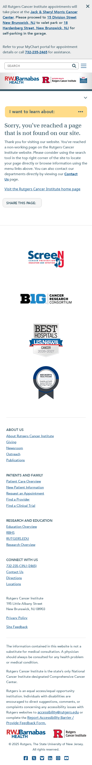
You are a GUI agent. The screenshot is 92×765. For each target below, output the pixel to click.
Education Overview (21, 526)
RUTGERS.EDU (17, 538)
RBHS (10, 532)
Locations (13, 584)
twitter (34, 758)
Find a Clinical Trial (20, 505)
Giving (11, 442)
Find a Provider (18, 499)
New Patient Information (25, 487)
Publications (15, 460)
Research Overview (20, 545)
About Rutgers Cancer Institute (30, 436)
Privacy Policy (16, 618)
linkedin (50, 758)
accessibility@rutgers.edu (58, 712)
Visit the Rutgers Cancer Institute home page (42, 189)
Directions (14, 578)
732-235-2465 (36, 52)
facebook (26, 758)
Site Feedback (17, 627)
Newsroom (14, 448)
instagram (58, 758)
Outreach (13, 454)
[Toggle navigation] (83, 65)
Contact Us (14, 572)
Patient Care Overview (23, 481)
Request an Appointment (25, 493)
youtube (66, 758)
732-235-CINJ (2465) (21, 566)
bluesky (42, 758)
